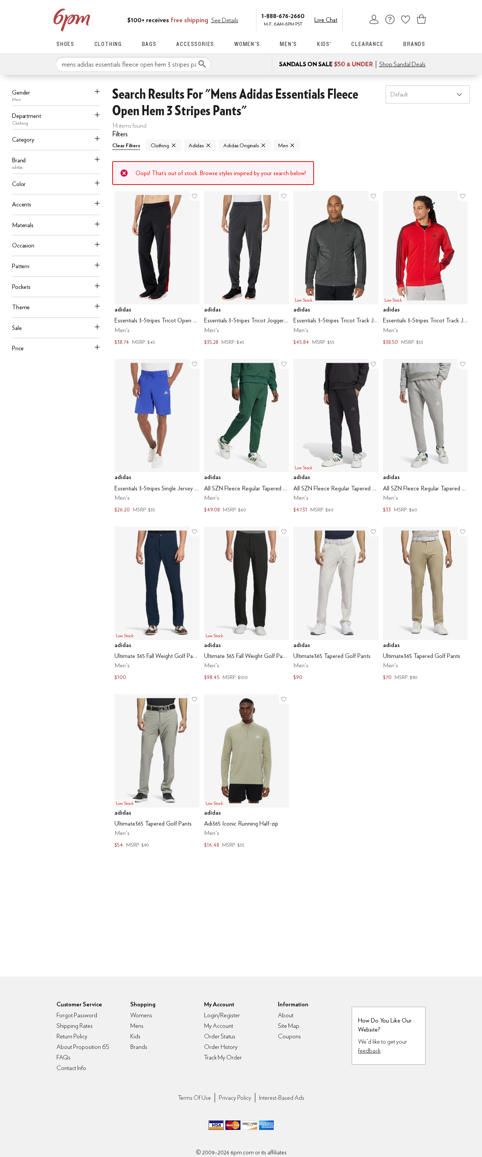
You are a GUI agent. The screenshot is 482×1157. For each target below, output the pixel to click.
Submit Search (202, 64)
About (285, 1015)
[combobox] (133, 64)
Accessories (195, 43)
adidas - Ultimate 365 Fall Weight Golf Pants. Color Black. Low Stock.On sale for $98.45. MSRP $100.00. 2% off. (246, 604)
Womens (141, 1015)
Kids (135, 1036)
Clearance (367, 43)
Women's (247, 43)
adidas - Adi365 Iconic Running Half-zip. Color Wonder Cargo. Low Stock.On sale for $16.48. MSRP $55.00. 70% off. (246, 772)
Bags (149, 43)
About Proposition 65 (82, 1046)
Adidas (196, 145)
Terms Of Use (194, 1097)
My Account (374, 19)
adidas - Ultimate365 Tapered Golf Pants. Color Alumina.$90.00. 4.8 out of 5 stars (335, 604)
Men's (288, 43)
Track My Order (223, 1057)
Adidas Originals (241, 145)
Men (283, 145)
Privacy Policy (235, 1097)
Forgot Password (76, 1015)
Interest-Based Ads (281, 1097)
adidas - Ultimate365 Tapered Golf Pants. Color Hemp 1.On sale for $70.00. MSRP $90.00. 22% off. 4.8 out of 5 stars (425, 604)
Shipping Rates (74, 1025)
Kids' (324, 43)
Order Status (219, 1036)
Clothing (108, 43)
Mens (136, 1025)
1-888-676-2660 (283, 16)
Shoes (65, 43)
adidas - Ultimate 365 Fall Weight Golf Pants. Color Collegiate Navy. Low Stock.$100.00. (157, 604)
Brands (414, 43)
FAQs (63, 1057)
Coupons (289, 1036)
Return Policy (71, 1036)
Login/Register (222, 1015)
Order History (221, 1046)
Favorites (405, 19)
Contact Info (71, 1068)
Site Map (288, 1025)
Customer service (389, 19)
